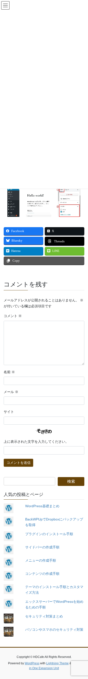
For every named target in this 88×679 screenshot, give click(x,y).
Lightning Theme (57, 663)
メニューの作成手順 (40, 560)
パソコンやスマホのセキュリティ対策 (54, 629)
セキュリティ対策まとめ (44, 616)
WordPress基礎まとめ (42, 506)
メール (11, 392)
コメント (13, 316)
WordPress (32, 663)
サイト (9, 412)
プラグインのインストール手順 (49, 534)
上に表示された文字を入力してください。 (36, 442)
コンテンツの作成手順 (42, 574)
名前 (9, 372)
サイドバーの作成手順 (42, 547)
